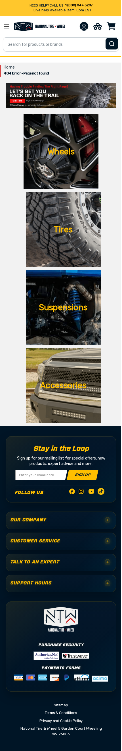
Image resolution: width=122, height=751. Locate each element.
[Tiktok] (101, 492)
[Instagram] (81, 493)
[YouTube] (91, 492)
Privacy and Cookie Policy (61, 721)
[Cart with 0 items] (111, 26)
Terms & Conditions (61, 713)
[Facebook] (72, 492)
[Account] (84, 26)
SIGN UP (83, 475)
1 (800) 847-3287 (78, 5)
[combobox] (61, 44)
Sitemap (61, 705)
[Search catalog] (112, 43)
